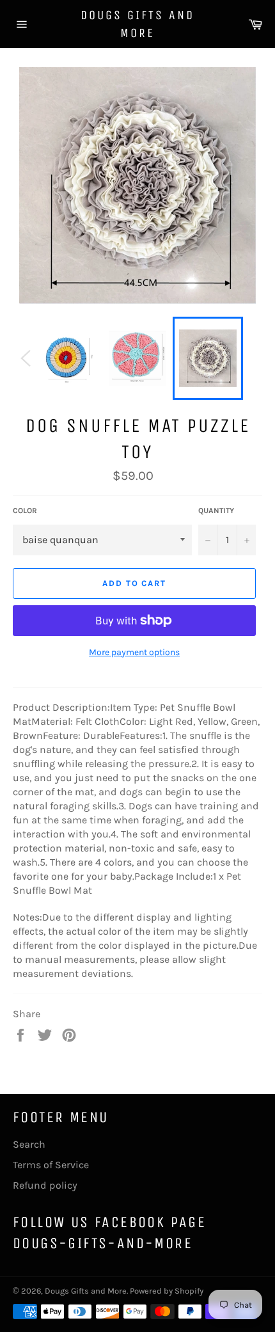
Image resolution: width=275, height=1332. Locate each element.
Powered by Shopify (166, 1291)
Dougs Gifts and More (137, 24)
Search (29, 1144)
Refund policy (45, 1185)
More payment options (134, 652)
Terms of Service (51, 1165)
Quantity (216, 510)
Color (25, 510)
